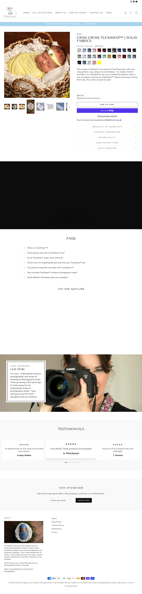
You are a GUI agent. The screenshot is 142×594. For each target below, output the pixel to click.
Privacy (54, 532)
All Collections (42, 13)
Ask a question (107, 148)
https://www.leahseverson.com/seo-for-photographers (19, 570)
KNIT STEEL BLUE (84, 62)
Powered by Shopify (71, 586)
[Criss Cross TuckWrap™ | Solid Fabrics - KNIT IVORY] (12, 340)
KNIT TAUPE (134, 56)
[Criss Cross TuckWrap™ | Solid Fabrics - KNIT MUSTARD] (26, 340)
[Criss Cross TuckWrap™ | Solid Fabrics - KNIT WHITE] (23, 342)
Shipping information (107, 132)
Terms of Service (58, 525)
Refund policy (57, 529)
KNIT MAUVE (99, 56)
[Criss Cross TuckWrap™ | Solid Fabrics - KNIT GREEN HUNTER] (6, 340)
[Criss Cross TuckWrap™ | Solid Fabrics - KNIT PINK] (26, 342)
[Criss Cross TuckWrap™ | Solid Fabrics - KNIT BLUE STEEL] (12, 337)
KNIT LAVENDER (89, 56)
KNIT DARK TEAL (119, 50)
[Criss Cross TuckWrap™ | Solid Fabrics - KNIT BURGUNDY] (20, 337)
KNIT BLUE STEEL (89, 50)
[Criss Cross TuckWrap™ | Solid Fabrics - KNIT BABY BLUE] (9, 337)
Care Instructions (107, 143)
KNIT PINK (94, 62)
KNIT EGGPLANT (129, 50)
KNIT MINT (104, 56)
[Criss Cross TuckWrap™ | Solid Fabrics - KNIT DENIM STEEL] (31, 337)
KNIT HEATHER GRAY (79, 56)
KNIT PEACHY (119, 56)
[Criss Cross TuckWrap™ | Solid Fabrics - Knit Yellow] (28, 342)
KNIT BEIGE (79, 50)
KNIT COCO (114, 50)
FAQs (109, 13)
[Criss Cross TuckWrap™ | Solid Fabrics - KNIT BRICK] (17, 337)
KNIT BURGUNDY (104, 50)
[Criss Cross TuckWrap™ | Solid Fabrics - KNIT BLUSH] (14, 337)
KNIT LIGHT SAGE (94, 56)
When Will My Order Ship (107, 127)
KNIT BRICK (99, 50)
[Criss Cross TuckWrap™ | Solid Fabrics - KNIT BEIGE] (6, 337)
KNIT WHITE (89, 62)
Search (54, 518)
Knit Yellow (99, 62)
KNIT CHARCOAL (109, 50)
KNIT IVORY (84, 56)
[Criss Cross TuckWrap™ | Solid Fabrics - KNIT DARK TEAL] (28, 337)
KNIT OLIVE (114, 56)
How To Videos (78, 13)
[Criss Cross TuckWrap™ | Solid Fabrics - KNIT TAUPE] (14, 342)
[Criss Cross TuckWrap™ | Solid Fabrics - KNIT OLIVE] (28, 340)
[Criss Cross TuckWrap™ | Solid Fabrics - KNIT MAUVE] (20, 340)
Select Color (90, 46)
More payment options (107, 116)
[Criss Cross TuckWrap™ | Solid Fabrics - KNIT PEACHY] (31, 340)
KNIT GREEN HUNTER (134, 50)
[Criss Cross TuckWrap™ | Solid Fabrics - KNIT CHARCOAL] (23, 337)
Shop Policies (56, 522)
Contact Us (96, 13)
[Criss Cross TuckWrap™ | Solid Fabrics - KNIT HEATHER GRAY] (9, 340)
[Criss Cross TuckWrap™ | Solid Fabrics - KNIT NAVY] (17, 342)
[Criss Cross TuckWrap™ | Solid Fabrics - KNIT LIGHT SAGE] (17, 340)
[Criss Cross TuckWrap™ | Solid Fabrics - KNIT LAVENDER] (14, 340)
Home (26, 13)
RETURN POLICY (107, 137)
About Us (60, 13)
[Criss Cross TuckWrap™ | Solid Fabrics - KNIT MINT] (23, 340)
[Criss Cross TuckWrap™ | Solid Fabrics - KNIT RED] (34, 340)
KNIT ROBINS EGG (129, 56)
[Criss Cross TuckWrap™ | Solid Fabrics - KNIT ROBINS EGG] (12, 342)
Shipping (80, 98)
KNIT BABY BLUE (84, 50)
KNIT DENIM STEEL (124, 50)
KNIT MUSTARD (109, 56)
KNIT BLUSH (94, 50)
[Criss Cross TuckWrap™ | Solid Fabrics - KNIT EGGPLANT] (34, 337)
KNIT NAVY (79, 62)
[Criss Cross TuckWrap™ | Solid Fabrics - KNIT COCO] (26, 337)
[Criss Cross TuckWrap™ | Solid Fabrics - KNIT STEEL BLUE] (20, 342)
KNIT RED (124, 56)
